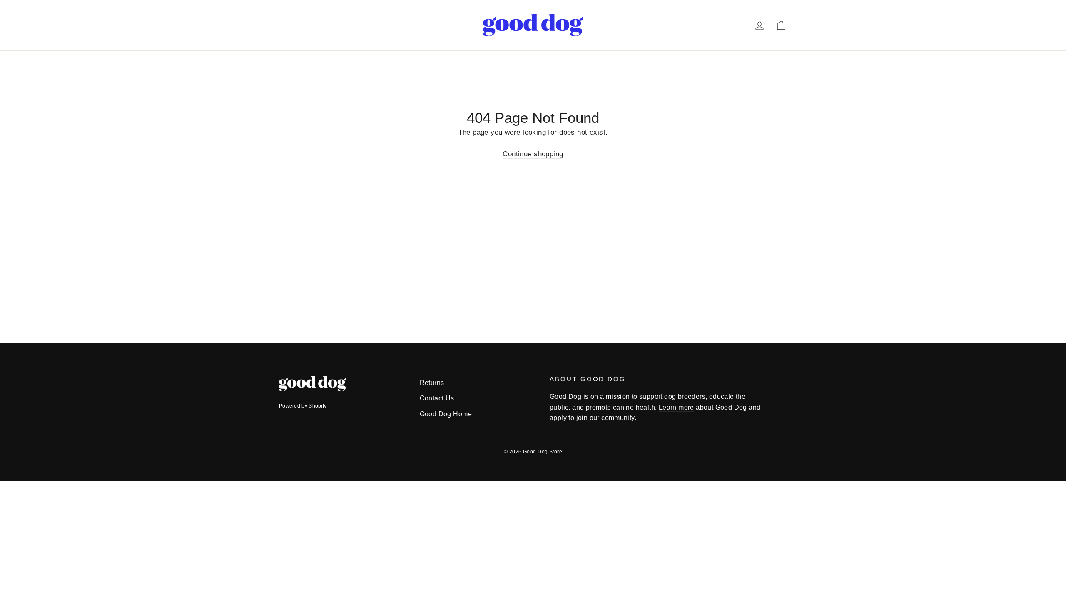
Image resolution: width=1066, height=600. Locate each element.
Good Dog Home (446, 414)
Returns (432, 382)
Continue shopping (533, 154)
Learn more (676, 407)
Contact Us (437, 398)
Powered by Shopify (302, 406)
